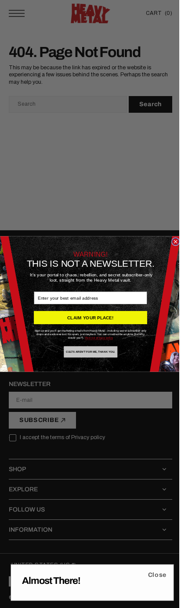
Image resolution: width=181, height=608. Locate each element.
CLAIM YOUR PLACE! (87, 317)
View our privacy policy (95, 338)
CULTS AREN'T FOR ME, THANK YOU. (87, 352)
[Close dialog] (172, 241)
